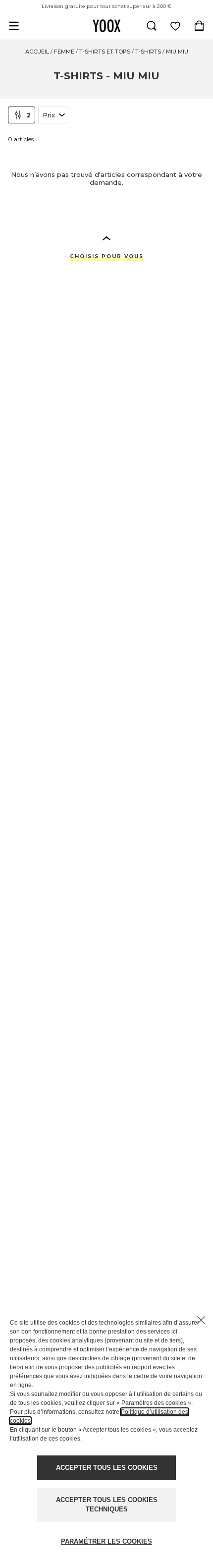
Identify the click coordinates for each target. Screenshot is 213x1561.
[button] (106, 238)
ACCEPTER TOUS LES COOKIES (107, 1467)
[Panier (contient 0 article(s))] (199, 26)
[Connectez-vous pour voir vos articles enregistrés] (175, 26)
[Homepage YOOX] (106, 26)
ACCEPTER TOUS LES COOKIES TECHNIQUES (107, 1504)
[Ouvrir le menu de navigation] (14, 26)
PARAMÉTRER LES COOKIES (106, 1541)
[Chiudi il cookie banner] (201, 1320)
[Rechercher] (151, 26)
